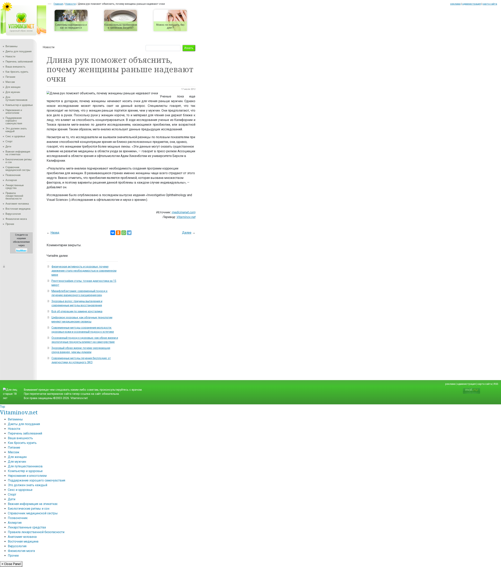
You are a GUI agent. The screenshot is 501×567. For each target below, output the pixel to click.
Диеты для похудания (18, 51)
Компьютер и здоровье (19, 105)
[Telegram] (129, 232)
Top (2, 406)
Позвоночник (13, 175)
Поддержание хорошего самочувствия (13, 120)
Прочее (9, 224)
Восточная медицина (17, 208)
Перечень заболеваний (19, 61)
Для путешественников (16, 98)
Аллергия (11, 180)
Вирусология (13, 213)
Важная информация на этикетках (17, 153)
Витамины (11, 46)
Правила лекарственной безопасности (14, 196)
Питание (10, 76)
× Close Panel (11, 564)
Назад (54, 232)
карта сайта (490, 3)
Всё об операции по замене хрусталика (76, 311)
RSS (496, 383)
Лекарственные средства (14, 186)
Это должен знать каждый (16, 130)
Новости (10, 56)
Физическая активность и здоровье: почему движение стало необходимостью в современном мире (83, 270)
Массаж (10, 81)
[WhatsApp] (123, 232)
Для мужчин (12, 92)
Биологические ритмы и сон (18, 161)
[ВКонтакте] (112, 232)
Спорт (9, 141)
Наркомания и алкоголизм (13, 111)
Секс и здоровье (15, 136)
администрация (471, 3)
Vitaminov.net (19, 412)
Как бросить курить (16, 71)
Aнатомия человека (17, 203)
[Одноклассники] (118, 232)
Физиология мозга (16, 218)
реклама (455, 3)
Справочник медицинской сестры (17, 168)
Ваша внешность (15, 66)
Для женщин (12, 87)
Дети (8, 146)
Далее (186, 232)
